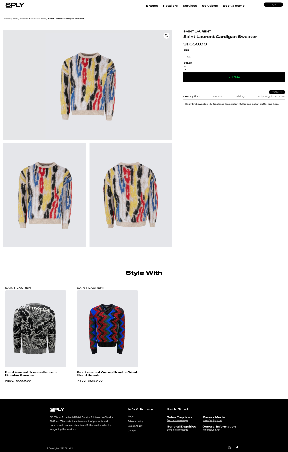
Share (278, 92)
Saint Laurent (38, 18)
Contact (132, 430)
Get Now (234, 77)
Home (7, 18)
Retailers (170, 5)
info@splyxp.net (211, 429)
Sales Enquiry (135, 425)
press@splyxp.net (212, 420)
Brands (152, 5)
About (131, 416)
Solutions (210, 5)
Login (273, 4)
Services (190, 5)
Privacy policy (135, 421)
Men (15, 18)
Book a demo (234, 5)
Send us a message (177, 420)
